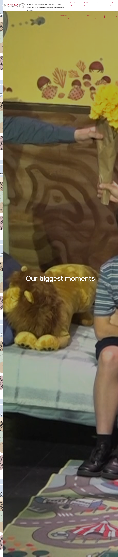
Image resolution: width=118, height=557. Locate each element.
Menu (38, 16)
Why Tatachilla (87, 3)
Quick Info (63, 15)
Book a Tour (100, 3)
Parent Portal (73, 3)
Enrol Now (112, 3)
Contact (89, 15)
